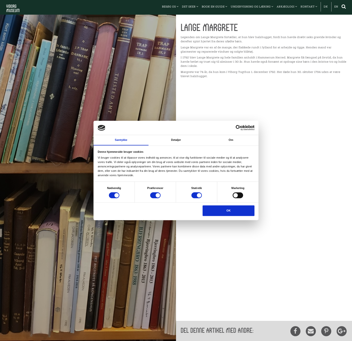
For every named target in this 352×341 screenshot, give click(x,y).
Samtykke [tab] (121, 139)
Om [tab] (231, 139)
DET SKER (189, 6)
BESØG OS (169, 6)
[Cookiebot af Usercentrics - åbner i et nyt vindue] (238, 128)
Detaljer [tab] (176, 139)
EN (336, 6)
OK (228, 210)
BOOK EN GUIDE (213, 6)
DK (326, 6)
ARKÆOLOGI (286, 6)
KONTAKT (307, 6)
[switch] (155, 195)
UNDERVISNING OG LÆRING (251, 6)
